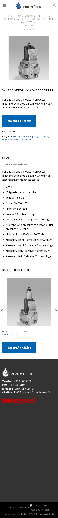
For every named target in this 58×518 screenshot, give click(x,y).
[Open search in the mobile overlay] (54, 5)
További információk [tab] (15, 164)
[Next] (55, 316)
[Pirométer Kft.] (29, 5)
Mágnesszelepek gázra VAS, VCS (37, 20)
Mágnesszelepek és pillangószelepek (27, 17)
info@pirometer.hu (22, 388)
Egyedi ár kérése (19, 121)
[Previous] (2, 316)
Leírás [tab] (5, 157)
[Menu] (4, 5)
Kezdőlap (14, 16)
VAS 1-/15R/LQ (9, 334)
